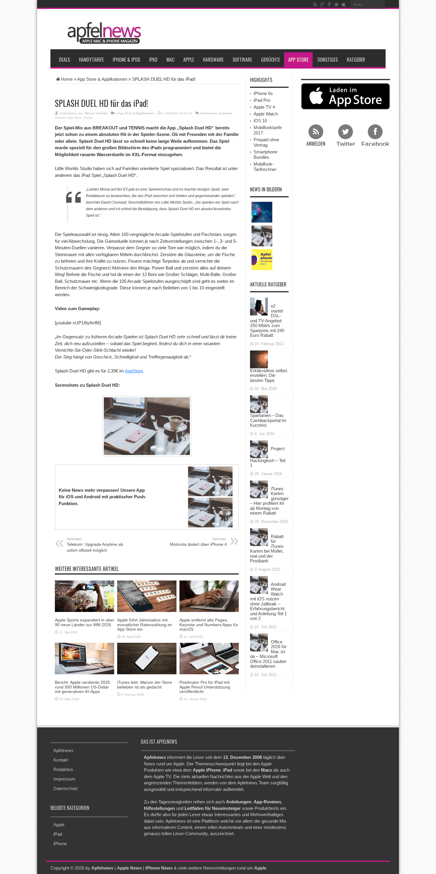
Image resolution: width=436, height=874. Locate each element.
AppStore (134, 370)
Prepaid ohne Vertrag (266, 142)
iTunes (88, 117)
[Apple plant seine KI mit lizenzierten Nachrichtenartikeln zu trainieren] (262, 212)
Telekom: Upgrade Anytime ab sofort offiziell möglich (95, 545)
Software (242, 59)
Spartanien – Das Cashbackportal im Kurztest (268, 420)
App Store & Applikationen (102, 79)
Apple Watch (266, 113)
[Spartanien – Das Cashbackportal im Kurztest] (259, 403)
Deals (64, 59)
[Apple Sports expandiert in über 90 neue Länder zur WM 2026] (84, 595)
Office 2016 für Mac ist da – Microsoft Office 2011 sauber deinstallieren (268, 654)
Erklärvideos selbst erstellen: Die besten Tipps (268, 375)
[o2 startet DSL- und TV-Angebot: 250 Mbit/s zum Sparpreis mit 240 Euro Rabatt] (259, 306)
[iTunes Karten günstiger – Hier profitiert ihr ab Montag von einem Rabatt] (259, 488)
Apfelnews (63, 750)
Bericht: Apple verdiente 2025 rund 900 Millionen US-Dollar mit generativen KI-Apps (82, 687)
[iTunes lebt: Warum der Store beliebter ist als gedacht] (146, 658)
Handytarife (91, 59)
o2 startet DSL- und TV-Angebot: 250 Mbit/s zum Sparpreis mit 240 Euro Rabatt (267, 320)
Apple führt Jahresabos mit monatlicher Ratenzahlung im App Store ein (144, 625)
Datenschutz (65, 788)
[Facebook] (329, 4)
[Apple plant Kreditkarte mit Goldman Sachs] (262, 236)
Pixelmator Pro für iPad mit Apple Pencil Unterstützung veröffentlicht (204, 687)
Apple (188, 59)
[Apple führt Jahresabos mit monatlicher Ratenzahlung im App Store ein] (146, 595)
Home (67, 79)
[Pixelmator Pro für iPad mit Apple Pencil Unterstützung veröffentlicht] (209, 658)
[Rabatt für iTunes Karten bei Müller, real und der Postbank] (259, 536)
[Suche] (381, 4)
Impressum (64, 778)
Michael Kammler (96, 113)
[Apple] (343, 4)
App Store (298, 59)
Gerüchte (270, 59)
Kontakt (60, 759)
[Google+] (322, 4)
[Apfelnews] (102, 33)
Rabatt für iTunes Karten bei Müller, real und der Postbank (267, 549)
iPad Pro (262, 100)
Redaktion (63, 769)
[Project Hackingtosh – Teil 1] (259, 448)
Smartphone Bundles (265, 154)
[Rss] (315, 4)
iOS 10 (260, 120)
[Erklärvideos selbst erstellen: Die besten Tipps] (259, 358)
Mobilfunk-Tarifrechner (265, 166)
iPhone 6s (263, 93)
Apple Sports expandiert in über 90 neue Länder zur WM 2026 (84, 622)
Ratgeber (356, 59)
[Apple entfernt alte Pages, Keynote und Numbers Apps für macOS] (209, 595)
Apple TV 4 (264, 107)
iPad (153, 59)
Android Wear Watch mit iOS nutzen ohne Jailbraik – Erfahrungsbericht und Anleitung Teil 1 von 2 (268, 601)
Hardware (213, 59)
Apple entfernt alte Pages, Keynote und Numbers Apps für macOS (208, 625)
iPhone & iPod (126, 59)
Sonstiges (327, 59)
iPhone (60, 843)
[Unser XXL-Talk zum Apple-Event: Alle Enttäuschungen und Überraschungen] (262, 259)
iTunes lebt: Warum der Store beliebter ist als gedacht (144, 684)
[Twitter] (336, 4)
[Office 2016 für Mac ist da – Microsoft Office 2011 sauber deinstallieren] (259, 641)
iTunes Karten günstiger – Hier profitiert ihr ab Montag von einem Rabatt (269, 501)
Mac (170, 59)
